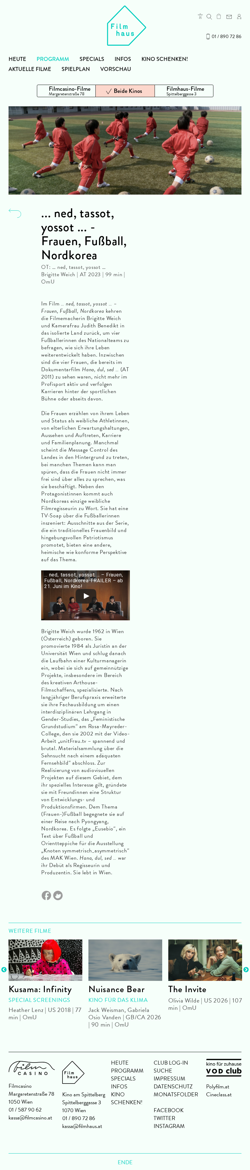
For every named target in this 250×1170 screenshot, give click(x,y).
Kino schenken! (164, 59)
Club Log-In (171, 1063)
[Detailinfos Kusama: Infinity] (45, 960)
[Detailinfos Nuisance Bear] (125, 960)
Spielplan (76, 69)
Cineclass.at (219, 1094)
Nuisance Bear (116, 989)
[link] (219, 16)
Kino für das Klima (118, 1000)
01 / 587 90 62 (25, 1109)
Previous (4, 970)
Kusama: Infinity (40, 989)
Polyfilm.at (217, 1086)
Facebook (169, 1110)
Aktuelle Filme (30, 69)
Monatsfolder (176, 1094)
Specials (92, 59)
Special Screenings (39, 1000)
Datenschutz (173, 1086)
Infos (123, 59)
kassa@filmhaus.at (82, 1126)
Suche (163, 1070)
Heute (17, 59)
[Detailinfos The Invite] (205, 960)
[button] (200, 16)
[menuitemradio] (66, 91)
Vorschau (115, 69)
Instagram (169, 1126)
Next (246, 970)
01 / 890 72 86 (226, 36)
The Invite (187, 989)
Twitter (164, 1118)
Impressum (169, 1078)
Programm (53, 59)
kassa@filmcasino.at (30, 1117)
